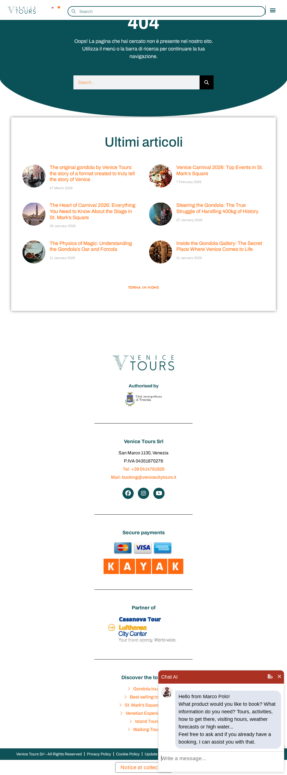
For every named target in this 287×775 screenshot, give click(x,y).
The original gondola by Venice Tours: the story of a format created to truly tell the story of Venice (92, 173)
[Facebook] (128, 493)
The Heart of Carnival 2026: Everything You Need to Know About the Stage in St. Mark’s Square (92, 211)
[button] (272, 10)
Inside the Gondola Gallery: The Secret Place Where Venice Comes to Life (219, 246)
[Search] (207, 82)
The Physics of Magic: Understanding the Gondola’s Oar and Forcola (91, 246)
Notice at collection (144, 767)
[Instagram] (143, 493)
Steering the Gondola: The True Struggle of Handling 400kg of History (217, 208)
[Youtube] (159, 493)
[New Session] (270, 677)
